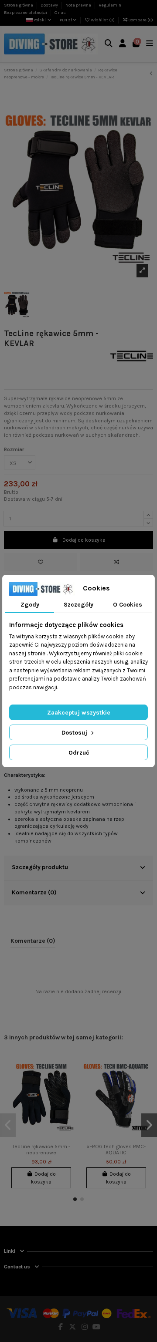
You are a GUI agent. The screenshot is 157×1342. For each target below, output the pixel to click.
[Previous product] (151, 74)
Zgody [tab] (29, 604)
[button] (75, 1199)
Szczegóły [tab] (78, 604)
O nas (60, 12)
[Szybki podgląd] (68, 1093)
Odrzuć (78, 752)
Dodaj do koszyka (84, 540)
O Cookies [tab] (127, 604)
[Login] (123, 44)
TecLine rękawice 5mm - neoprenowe (41, 1149)
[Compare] (68, 1079)
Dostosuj (75, 732)
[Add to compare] (116, 562)
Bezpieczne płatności (26, 12)
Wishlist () (103, 20)
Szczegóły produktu (40, 866)
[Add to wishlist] (40, 562)
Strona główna (19, 5)
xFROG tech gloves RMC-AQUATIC (116, 1149)
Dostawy (50, 5)
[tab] (78, 868)
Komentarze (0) (34, 892)
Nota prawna (78, 5)
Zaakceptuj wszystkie (78, 712)
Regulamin (110, 5)
